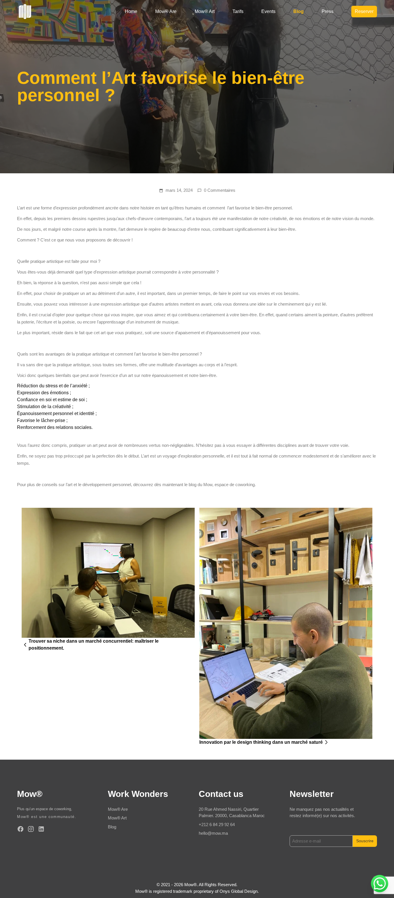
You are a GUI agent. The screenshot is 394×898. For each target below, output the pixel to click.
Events (268, 11)
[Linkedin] (41, 829)
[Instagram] (30, 829)
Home (131, 11)
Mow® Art (205, 11)
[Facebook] (20, 829)
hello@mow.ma (213, 833)
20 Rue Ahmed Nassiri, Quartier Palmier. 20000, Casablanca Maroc (232, 812)
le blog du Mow (198, 484)
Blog (298, 11)
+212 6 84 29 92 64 (217, 824)
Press (327, 11)
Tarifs (237, 11)
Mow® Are (166, 11)
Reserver (364, 11)
